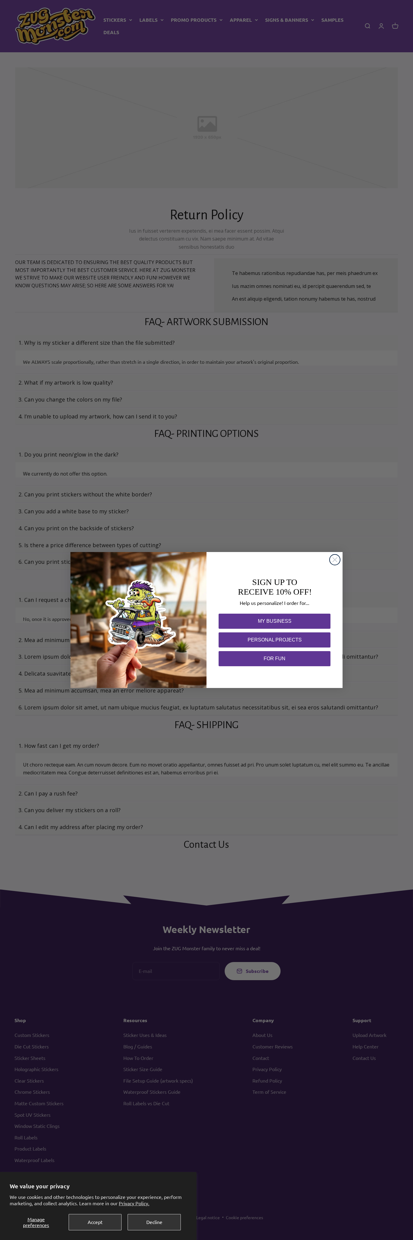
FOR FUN (274, 658)
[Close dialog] (335, 559)
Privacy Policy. (134, 1203)
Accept (95, 1222)
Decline (154, 1222)
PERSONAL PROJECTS (275, 639)
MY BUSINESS (274, 621)
